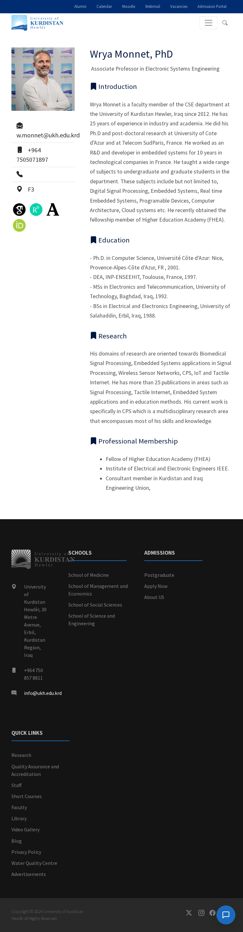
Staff (16, 785)
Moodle (128, 6)
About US (154, 597)
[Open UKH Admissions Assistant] (225, 914)
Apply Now (155, 586)
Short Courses (26, 796)
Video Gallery (25, 829)
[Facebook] (215, 912)
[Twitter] (192, 912)
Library (19, 818)
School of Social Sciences (95, 604)
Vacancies (178, 6)
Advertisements (28, 874)
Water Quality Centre (34, 863)
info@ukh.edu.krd (43, 693)
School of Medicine (88, 575)
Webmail (152, 6)
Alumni (80, 6)
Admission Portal (212, 6)
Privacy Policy (26, 852)
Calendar (104, 6)
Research (21, 755)
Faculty (19, 807)
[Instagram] (203, 912)
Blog (16, 841)
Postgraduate (159, 575)
